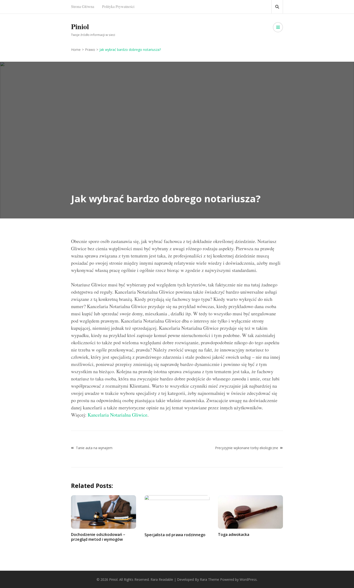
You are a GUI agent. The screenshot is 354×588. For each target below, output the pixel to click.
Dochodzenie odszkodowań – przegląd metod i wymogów (98, 537)
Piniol (80, 26)
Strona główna (82, 6)
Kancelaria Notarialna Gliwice (117, 415)
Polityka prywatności (118, 6)
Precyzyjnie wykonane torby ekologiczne (246, 448)
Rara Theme (209, 579)
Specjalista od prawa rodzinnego (174, 534)
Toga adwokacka (233, 534)
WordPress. (248, 579)
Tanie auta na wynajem (94, 448)
